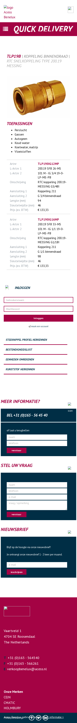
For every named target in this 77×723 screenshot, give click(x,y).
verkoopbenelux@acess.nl (27, 669)
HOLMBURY (12, 708)
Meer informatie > (53, 717)
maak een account (39, 326)
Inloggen (38, 318)
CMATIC (9, 703)
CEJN (7, 697)
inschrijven (17, 572)
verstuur (16, 450)
